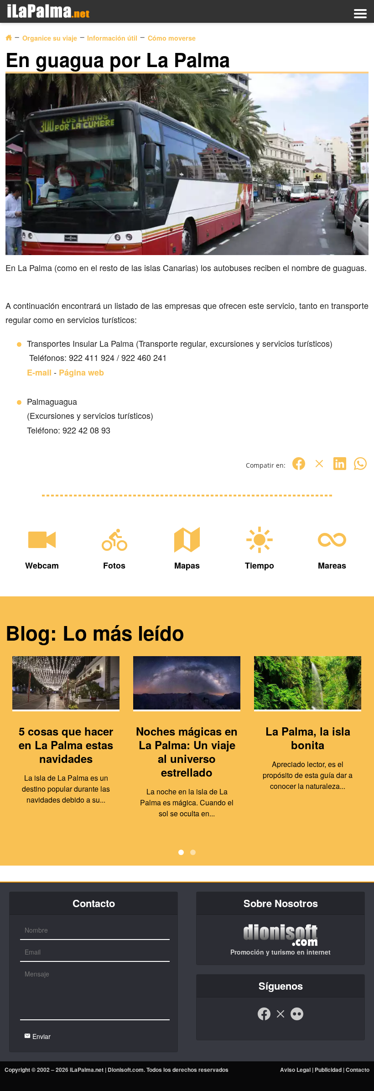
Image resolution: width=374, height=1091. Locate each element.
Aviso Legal (295, 1069)
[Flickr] (297, 1018)
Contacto (357, 1069)
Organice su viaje (49, 37)
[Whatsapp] (360, 468)
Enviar (41, 1036)
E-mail (39, 372)
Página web (81, 372)
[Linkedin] (339, 468)
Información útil (112, 37)
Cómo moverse (172, 37)
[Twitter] (319, 468)
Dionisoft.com (126, 1069)
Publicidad (328, 1069)
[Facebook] (298, 468)
